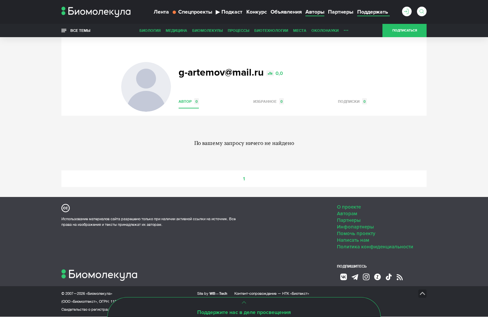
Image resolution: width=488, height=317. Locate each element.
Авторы (314, 12)
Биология (150, 30)
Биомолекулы (207, 30)
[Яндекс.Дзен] (377, 277)
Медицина (176, 30)
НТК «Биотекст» (295, 293)
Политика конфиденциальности (375, 247)
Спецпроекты (195, 12)
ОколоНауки (325, 30)
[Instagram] (366, 277)
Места (299, 30)
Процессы (238, 30)
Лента (161, 12)
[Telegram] (355, 277)
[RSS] (400, 277)
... (346, 28)
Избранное (268, 101)
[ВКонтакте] (343, 277)
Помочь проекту (356, 233)
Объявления (286, 12)
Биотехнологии (271, 30)
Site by (212, 293)
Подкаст (229, 12)
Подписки (352, 101)
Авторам (347, 214)
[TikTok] (388, 277)
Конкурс (256, 12)
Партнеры (340, 12)
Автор (188, 101)
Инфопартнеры (355, 227)
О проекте (349, 207)
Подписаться (404, 30)
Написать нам (353, 240)
